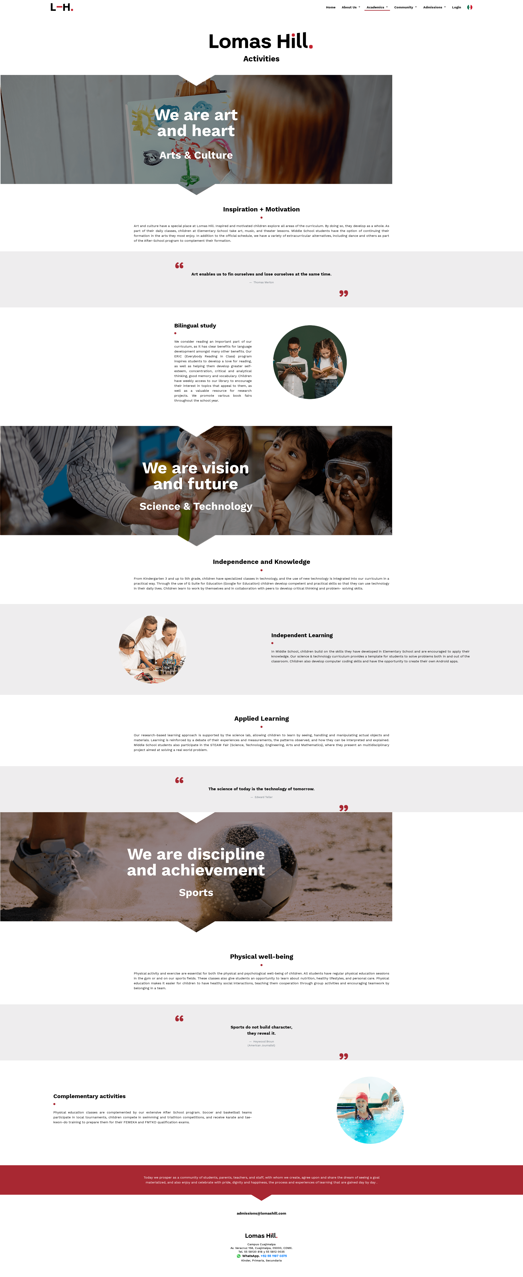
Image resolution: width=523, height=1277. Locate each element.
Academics (376, 7)
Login (456, 7)
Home (330, 7)
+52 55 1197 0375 (274, 1256)
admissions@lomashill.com (261, 1213)
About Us (350, 7)
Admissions (433, 7)
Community (404, 7)
